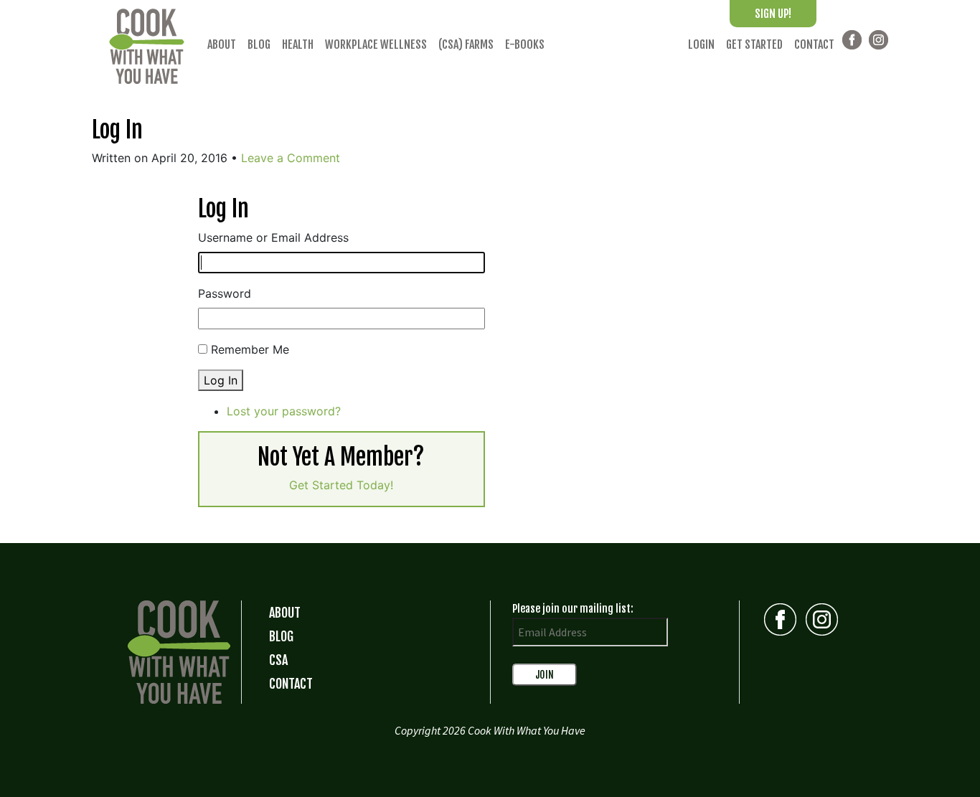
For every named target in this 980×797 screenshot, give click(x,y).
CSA (278, 660)
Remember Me (250, 349)
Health (298, 44)
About (221, 44)
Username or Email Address (273, 237)
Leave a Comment (290, 158)
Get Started (754, 44)
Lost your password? (284, 411)
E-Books (525, 44)
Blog (259, 44)
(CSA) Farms (466, 44)
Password (224, 293)
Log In (117, 129)
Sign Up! (773, 13)
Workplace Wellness (376, 44)
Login (701, 44)
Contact (814, 44)
